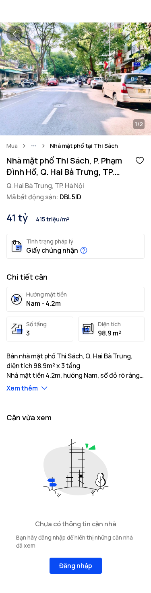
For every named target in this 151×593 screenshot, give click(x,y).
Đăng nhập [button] (75, 565)
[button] (140, 160)
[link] (84, 146)
